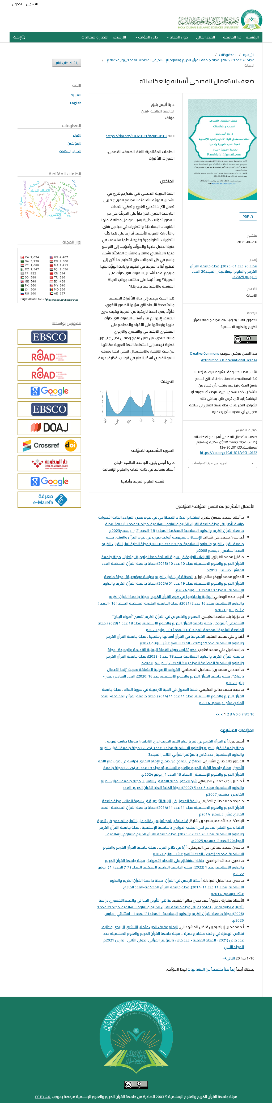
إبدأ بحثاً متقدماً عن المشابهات (211, 969)
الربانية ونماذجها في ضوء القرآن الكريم (181, 596)
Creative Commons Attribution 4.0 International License (223, 356)
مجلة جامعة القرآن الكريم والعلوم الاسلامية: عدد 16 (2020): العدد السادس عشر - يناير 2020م (173, 679)
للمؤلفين (74, 143)
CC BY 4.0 (43, 1096)
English (75, 102)
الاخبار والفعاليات (95, 37)
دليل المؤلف (147, 37)
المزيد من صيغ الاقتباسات (210, 463)
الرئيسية (252, 37)
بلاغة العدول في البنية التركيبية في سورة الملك (160, 689)
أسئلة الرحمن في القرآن (183, 880)
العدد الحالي (205, 37)
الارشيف (119, 37)
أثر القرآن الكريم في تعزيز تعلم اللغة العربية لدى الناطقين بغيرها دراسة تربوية (167, 741)
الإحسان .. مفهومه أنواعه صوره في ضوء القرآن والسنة (159, 537)
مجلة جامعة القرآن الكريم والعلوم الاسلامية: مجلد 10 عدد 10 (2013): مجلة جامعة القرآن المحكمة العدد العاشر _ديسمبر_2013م (172, 563)
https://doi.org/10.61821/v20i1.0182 (136, 135)
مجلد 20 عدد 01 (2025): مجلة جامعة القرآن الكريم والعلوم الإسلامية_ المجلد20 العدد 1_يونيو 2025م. (180, 60)
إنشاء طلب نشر (67, 62)
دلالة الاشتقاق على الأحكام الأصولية (175, 860)
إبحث (17, 37)
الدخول (17, 4)
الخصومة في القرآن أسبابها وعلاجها (176, 636)
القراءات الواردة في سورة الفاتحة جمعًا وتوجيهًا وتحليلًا (166, 556)
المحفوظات (227, 54)
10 (252, 714)
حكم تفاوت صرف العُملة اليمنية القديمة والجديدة (157, 649)
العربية (76, 95)
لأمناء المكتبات (70, 151)
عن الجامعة (232, 37)
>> (218, 714)
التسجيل (32, 4)
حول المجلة (178, 37)
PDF (246, 216)
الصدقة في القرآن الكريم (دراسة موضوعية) (159, 576)
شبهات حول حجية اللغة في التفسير (169, 781)
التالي (230, 958)
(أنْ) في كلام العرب (173, 847)
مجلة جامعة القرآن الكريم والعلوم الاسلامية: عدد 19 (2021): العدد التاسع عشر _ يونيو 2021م (175, 639)
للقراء (77, 135)
